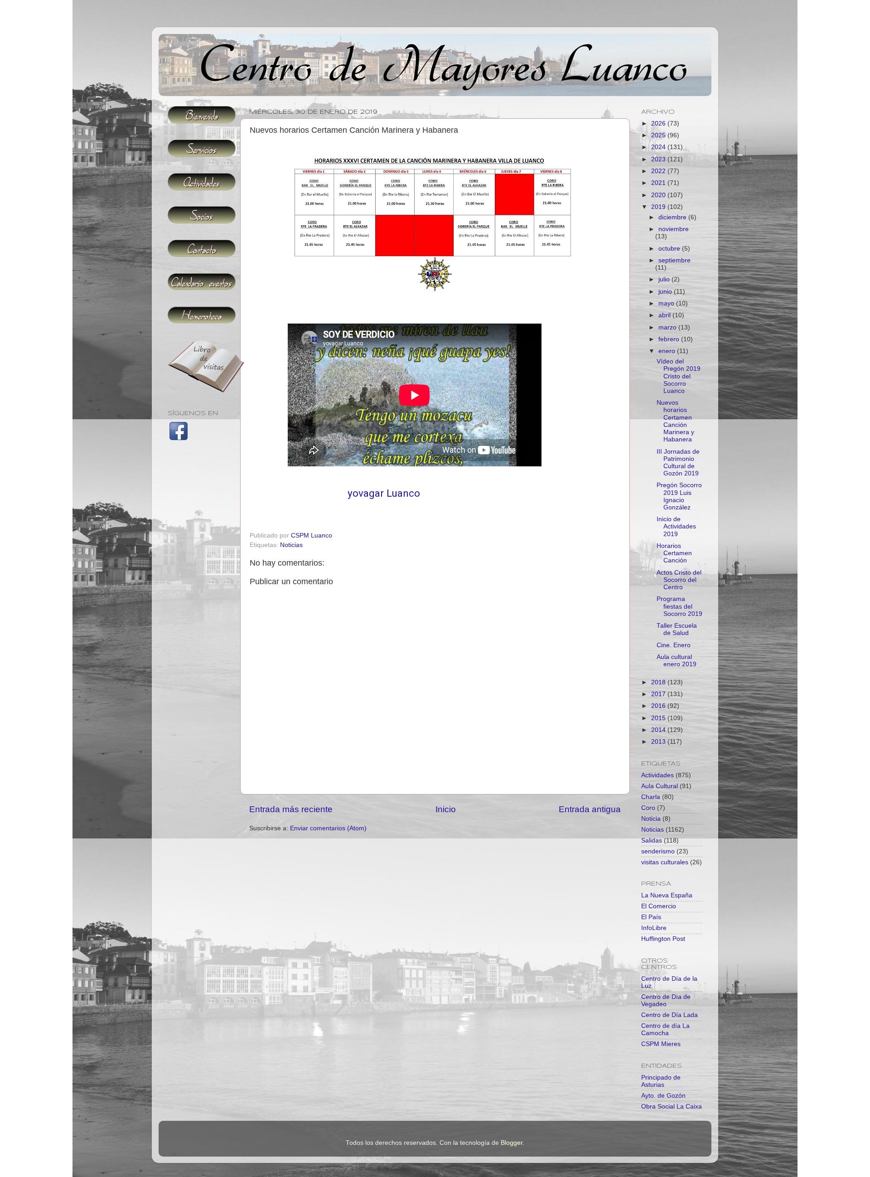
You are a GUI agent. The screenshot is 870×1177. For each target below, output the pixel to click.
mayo (667, 303)
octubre (670, 248)
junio (666, 291)
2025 (659, 135)
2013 (659, 741)
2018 (659, 682)
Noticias (291, 545)
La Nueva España (666, 895)
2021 (659, 182)
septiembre (674, 260)
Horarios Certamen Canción (674, 553)
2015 (659, 718)
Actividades (657, 775)
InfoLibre (654, 928)
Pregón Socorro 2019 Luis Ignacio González (679, 496)
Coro (648, 807)
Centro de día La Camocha (665, 1029)
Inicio (445, 809)
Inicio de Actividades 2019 (676, 526)
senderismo (658, 851)
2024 (659, 147)
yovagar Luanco (384, 493)
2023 (659, 159)
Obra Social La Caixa (671, 1106)
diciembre (673, 217)
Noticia (651, 818)
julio (665, 279)
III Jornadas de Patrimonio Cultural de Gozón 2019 (678, 462)
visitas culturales (664, 862)
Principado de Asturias (661, 1081)
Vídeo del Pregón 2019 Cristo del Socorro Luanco (679, 376)
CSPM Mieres (661, 1044)
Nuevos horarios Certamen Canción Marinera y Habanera (675, 421)
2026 (659, 123)
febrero (669, 339)
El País (651, 917)
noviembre (673, 229)
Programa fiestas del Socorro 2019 (679, 606)
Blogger (511, 1142)
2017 (659, 694)
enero (667, 351)
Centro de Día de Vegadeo (666, 1000)
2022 (659, 171)
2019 (659, 206)
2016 (659, 705)
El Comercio (658, 906)
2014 (659, 730)
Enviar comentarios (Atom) (328, 828)
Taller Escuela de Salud (677, 629)
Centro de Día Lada (669, 1015)
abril (665, 315)
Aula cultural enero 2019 (676, 661)
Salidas (651, 840)
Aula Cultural (659, 786)
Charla (650, 797)
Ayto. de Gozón (663, 1095)
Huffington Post (663, 938)
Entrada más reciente (291, 809)
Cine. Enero (674, 645)
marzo (668, 327)
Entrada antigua (590, 809)
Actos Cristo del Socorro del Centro (679, 580)
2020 (659, 195)
